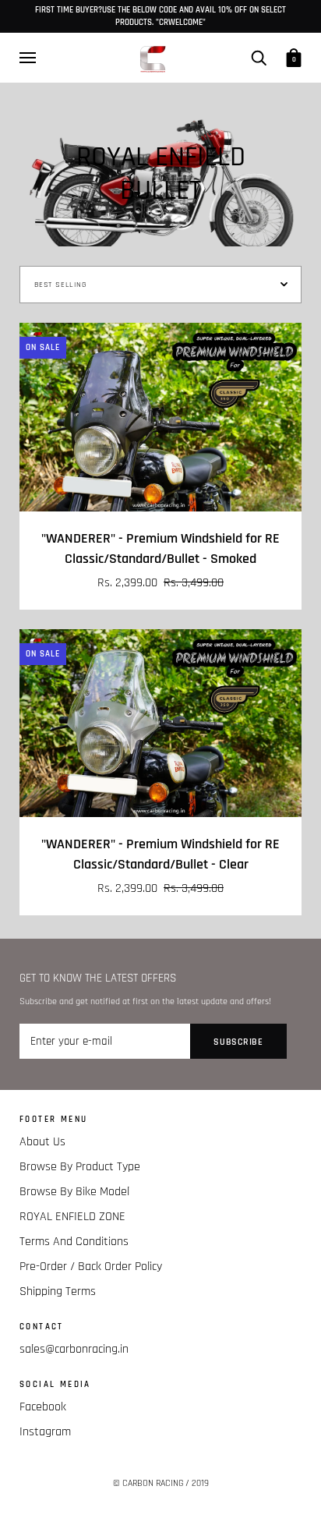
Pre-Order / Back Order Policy (90, 1266)
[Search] (258, 57)
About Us (42, 1142)
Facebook (42, 1407)
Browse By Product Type (79, 1167)
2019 (200, 1483)
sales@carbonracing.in (74, 1349)
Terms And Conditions (74, 1241)
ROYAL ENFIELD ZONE (72, 1216)
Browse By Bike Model (74, 1192)
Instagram (45, 1432)
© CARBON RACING (148, 1483)
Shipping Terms (57, 1291)
